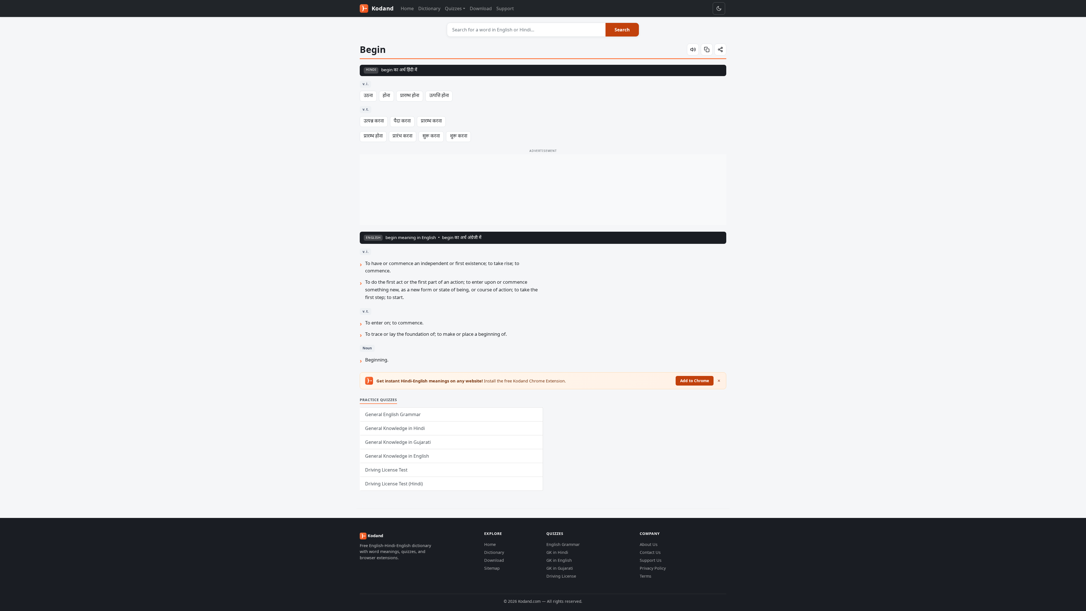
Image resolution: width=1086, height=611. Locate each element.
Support (505, 8)
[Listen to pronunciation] (693, 49)
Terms (645, 576)
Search (622, 30)
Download (481, 8)
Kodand (382, 8)
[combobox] (526, 29)
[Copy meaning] (707, 49)
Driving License (561, 576)
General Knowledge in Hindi (395, 428)
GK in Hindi (557, 552)
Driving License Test (386, 470)
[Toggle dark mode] (719, 8)
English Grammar (563, 544)
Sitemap (492, 568)
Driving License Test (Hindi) (394, 484)
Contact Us (650, 552)
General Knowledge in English (397, 456)
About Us (649, 544)
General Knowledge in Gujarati (398, 442)
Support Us (650, 560)
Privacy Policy (653, 568)
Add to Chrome (694, 380)
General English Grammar (393, 414)
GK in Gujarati (559, 568)
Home (407, 8)
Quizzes (453, 8)
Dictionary (429, 8)
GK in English (559, 560)
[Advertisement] (543, 189)
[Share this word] (720, 49)
